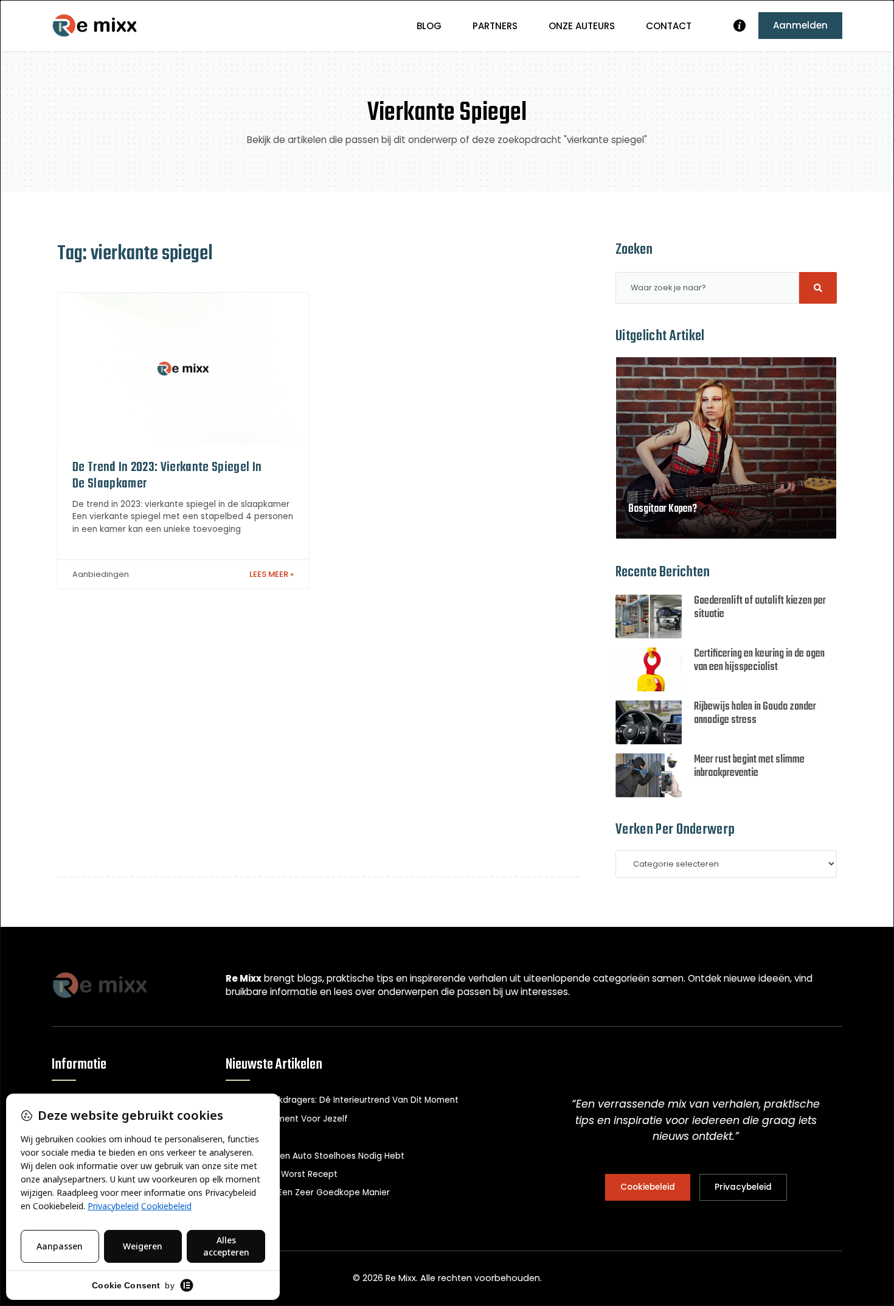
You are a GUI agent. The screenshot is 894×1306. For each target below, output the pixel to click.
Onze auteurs (582, 25)
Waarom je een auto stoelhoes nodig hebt (315, 1156)
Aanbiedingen (100, 574)
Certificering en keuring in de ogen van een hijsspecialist (759, 660)
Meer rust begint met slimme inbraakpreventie (749, 766)
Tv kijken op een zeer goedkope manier (308, 1192)
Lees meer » (271, 574)
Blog (429, 25)
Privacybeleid (743, 1187)
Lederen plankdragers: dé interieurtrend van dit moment (342, 1100)
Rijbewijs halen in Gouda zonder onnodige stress (755, 713)
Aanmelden (800, 25)
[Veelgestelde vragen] (739, 25)
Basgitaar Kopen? (662, 509)
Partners (495, 25)
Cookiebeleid (647, 1187)
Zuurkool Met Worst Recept (282, 1174)
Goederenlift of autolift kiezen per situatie (760, 607)
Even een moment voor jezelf (287, 1119)
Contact (668, 25)
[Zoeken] (818, 288)
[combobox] (707, 288)
